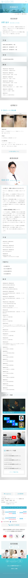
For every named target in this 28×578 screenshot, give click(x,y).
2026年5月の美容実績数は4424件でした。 (12, 460)
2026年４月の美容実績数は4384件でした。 (13, 464)
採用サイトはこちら (14, 547)
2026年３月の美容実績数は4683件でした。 (13, 468)
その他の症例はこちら (14, 151)
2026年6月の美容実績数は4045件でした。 (12, 455)
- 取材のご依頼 (14, 568)
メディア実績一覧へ (14, 472)
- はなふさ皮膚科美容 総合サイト (14, 565)
